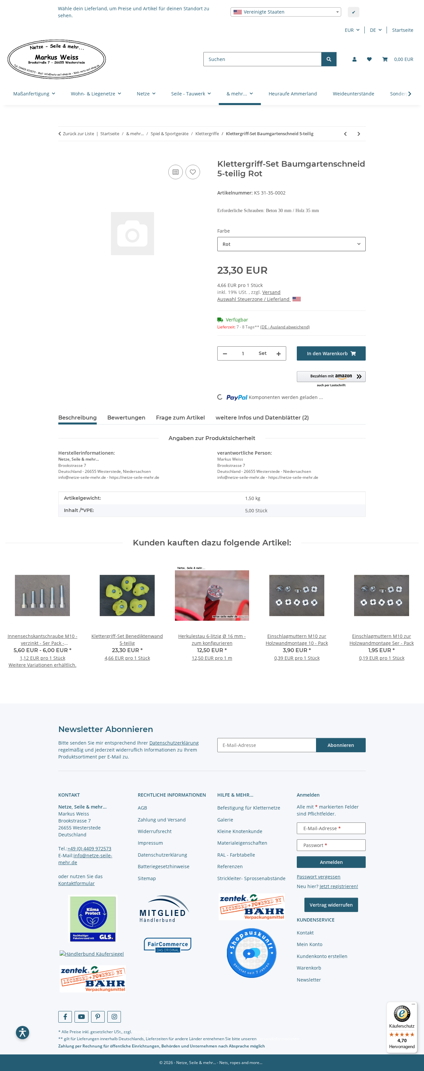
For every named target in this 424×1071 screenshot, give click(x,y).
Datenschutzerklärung (174, 743)
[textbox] (286, 12)
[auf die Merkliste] (193, 172)
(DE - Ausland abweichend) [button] (285, 327)
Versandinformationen (278, 1039)
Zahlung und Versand (162, 820)
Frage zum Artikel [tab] (180, 418)
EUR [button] (349, 30)
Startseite (402, 30)
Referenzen (230, 866)
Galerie (225, 820)
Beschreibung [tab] (77, 418)
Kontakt (305, 933)
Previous (16, 617)
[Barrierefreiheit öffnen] (22, 1032)
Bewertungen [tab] (126, 418)
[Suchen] (329, 59)
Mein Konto (309, 944)
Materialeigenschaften (242, 843)
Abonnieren (341, 745)
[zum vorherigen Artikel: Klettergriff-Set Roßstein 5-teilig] (345, 134)
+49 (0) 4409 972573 (89, 848)
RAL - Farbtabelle (236, 855)
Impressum (150, 843)
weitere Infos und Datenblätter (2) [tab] (262, 418)
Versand (271, 292)
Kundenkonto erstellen (322, 956)
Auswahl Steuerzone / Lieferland (254, 299)
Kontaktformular (76, 883)
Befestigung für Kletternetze (248, 808)
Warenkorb (309, 968)
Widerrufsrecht (155, 831)
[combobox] (286, 12)
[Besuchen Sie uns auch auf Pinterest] (98, 1017)
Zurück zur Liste (78, 134)
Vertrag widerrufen (331, 905)
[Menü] (413, 1006)
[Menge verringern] (225, 353)
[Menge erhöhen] (278, 353)
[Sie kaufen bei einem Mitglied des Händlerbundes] (164, 908)
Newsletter (309, 980)
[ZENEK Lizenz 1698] (92, 978)
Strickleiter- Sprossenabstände (251, 878)
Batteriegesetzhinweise (163, 866)
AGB (142, 808)
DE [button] (373, 30)
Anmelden (331, 862)
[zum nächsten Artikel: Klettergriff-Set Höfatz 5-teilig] (359, 134)
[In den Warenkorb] (63, 155)
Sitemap (147, 878)
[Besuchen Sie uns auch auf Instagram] (114, 1017)
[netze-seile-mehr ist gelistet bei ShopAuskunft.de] (252, 952)
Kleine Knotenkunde (239, 831)
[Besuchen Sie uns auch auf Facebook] (65, 1017)
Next (407, 617)
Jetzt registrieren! (339, 886)
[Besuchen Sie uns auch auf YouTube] (81, 1017)
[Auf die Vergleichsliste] (175, 172)
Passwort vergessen (319, 877)
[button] (354, 59)
